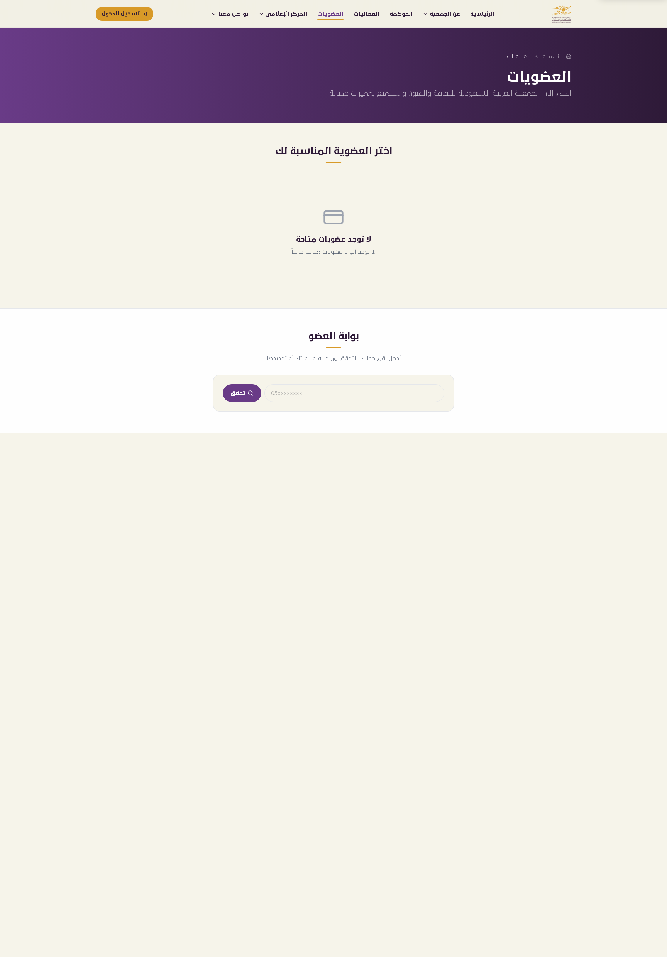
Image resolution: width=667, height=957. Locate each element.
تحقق (237, 393)
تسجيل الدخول (120, 13)
